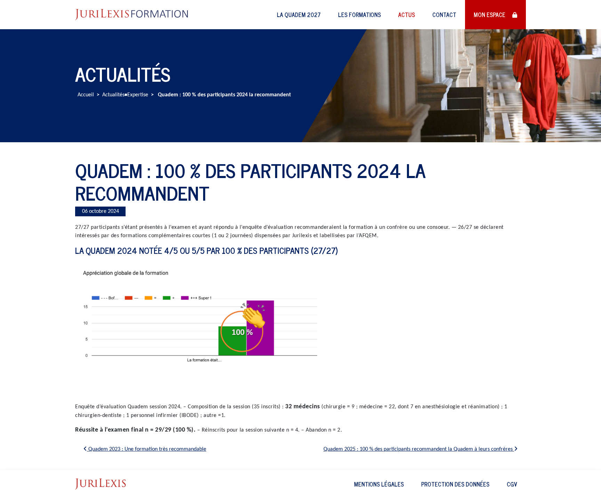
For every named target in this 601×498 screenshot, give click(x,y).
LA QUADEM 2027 (299, 14)
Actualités (113, 95)
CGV (512, 484)
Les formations (359, 14)
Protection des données (455, 484)
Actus (406, 14)
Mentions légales (379, 484)
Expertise (137, 95)
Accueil (86, 95)
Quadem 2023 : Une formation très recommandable (146, 449)
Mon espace (490, 14)
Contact (444, 14)
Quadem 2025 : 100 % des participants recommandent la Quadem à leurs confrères (418, 449)
